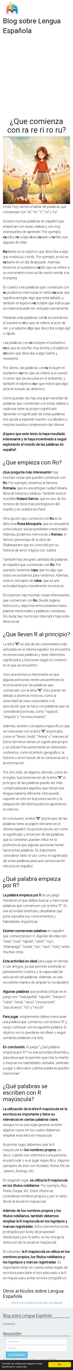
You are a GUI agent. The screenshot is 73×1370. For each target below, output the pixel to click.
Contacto (9, 1324)
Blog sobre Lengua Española (32, 26)
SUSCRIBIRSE (16, 1354)
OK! (59, 1364)
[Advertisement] (36, 74)
